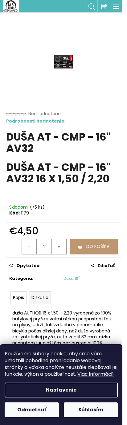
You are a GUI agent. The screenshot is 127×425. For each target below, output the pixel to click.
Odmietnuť (31, 409)
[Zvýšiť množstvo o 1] (58, 246)
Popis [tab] (18, 297)
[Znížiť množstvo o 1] (29, 246)
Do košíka (97, 246)
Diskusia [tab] (39, 297)
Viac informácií (95, 374)
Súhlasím (90, 409)
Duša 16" (71, 278)
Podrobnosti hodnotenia (35, 121)
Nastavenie (61, 389)
